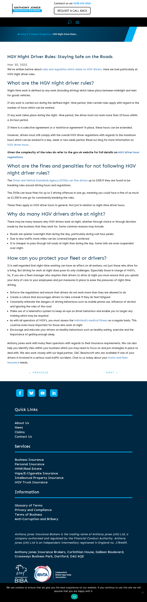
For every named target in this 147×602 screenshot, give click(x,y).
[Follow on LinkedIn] (54, 393)
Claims (20, 432)
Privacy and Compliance (33, 510)
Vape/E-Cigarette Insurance (36, 473)
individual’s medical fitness (91, 320)
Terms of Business (28, 515)
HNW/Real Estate (28, 469)
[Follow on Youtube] (42, 393)
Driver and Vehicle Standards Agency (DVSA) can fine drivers (50, 180)
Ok (74, 596)
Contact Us (23, 437)
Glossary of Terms (28, 505)
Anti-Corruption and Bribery (36, 519)
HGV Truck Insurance (31, 482)
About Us (22, 423)
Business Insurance (29, 460)
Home (23, 34)
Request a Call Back (72, 10)
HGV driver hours (18, 144)
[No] (142, 592)
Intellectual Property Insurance (39, 478)
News (19, 427)
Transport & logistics (40, 34)
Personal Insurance (29, 464)
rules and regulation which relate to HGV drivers (72, 69)
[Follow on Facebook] (20, 393)
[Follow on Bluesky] (31, 393)
